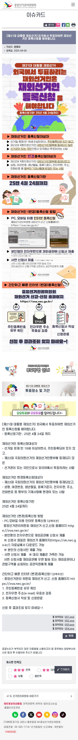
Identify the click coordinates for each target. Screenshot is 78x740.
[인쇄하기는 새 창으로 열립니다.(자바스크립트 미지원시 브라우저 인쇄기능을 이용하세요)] (73, 25)
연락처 (39, 703)
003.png (69, 624)
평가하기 (64, 669)
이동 (71, 696)
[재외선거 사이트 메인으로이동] (19, 5)
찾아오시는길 (50, 703)
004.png (69, 628)
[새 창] (64, 25)
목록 (71, 636)
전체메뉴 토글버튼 (73, 5)
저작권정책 (28, 703)
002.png (69, 620)
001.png (69, 617)
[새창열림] (39, 375)
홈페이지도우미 (12, 707)
